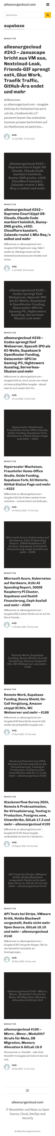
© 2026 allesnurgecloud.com (27, 1131)
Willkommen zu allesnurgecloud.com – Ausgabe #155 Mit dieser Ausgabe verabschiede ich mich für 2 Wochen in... (24, 833)
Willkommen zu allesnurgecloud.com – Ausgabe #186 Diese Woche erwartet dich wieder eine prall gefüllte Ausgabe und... (25, 721)
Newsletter (10, 38)
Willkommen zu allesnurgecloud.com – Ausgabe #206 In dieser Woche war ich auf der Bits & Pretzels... (27, 614)
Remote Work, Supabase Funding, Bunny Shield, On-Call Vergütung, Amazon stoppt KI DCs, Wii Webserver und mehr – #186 (26, 703)
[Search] (48, 15)
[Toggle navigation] (48, 4)
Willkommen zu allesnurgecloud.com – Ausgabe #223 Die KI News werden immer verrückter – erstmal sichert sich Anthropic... (26, 497)
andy (14, 134)
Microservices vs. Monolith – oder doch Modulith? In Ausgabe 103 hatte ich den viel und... (26, 1056)
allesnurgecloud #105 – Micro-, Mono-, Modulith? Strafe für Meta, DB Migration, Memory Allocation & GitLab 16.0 (24, 1038)
